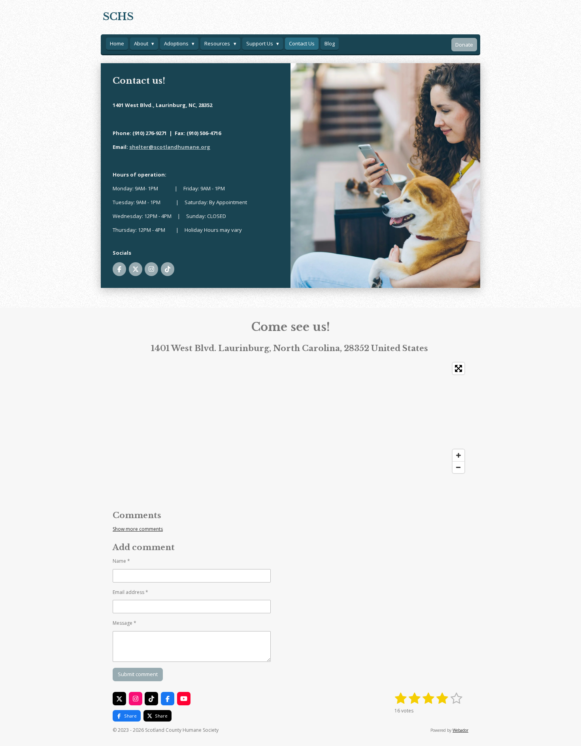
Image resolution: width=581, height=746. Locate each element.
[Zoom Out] (458, 467)
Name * (121, 561)
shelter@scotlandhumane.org (169, 146)
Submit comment (138, 674)
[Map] (290, 418)
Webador (460, 730)
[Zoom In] (458, 455)
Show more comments (138, 529)
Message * (124, 623)
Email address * (130, 592)
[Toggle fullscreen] (458, 368)
